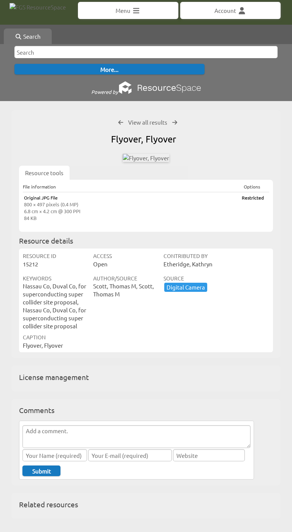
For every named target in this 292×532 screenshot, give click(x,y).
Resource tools (44, 172)
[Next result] (175, 122)
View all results (147, 122)
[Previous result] (121, 122)
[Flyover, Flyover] (146, 158)
